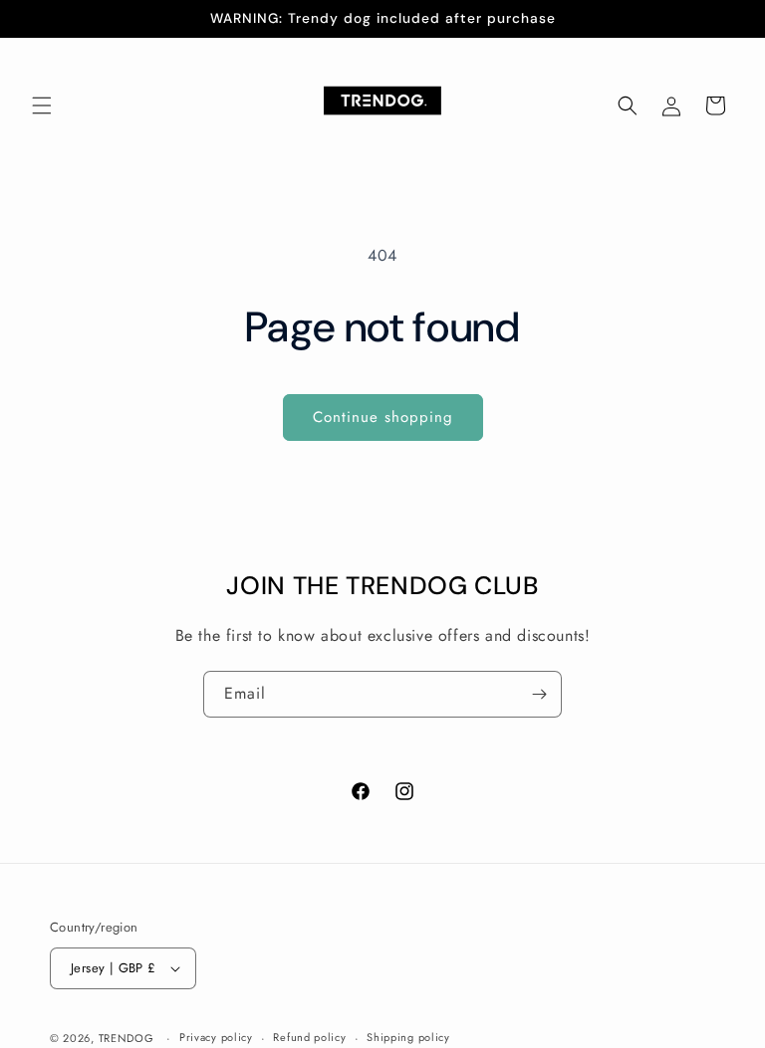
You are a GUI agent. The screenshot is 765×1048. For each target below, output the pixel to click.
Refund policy (309, 1037)
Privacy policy (216, 1037)
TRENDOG (126, 1038)
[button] (42, 105)
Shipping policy (408, 1037)
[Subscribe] (539, 694)
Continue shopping (383, 417)
